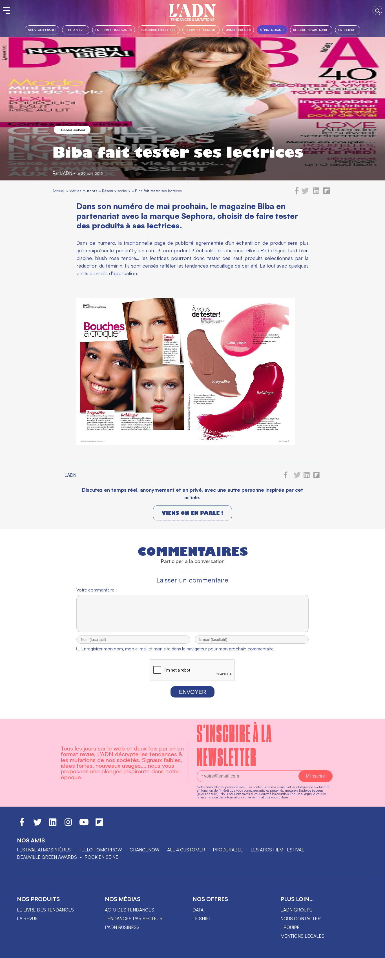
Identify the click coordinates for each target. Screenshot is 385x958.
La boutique (347, 30)
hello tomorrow (100, 850)
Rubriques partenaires (311, 30)
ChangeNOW (145, 850)
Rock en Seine (101, 857)
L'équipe (290, 927)
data (198, 910)
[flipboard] (326, 193)
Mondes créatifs (238, 30)
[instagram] (68, 824)
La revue (27, 918)
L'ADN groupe (296, 910)
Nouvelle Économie (200, 30)
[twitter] (305, 193)
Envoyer (192, 692)
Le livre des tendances (45, 910)
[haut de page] (375, 951)
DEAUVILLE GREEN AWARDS (47, 857)
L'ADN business (122, 927)
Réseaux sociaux (72, 129)
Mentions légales (302, 936)
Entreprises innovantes (113, 30)
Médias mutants (272, 30)
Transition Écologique (158, 30)
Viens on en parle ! (192, 513)
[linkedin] (316, 193)
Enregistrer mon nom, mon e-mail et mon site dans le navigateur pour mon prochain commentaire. (178, 649)
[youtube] (84, 824)
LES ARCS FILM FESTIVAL (277, 850)
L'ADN (66, 173)
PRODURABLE (228, 850)
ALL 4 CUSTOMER (186, 850)
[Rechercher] (377, 10)
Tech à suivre (75, 30)
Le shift (202, 918)
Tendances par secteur (134, 918)
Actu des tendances (129, 910)
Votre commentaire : (96, 590)
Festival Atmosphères (44, 850)
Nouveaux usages (42, 30)
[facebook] (297, 193)
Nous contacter (300, 918)
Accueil (58, 190)
